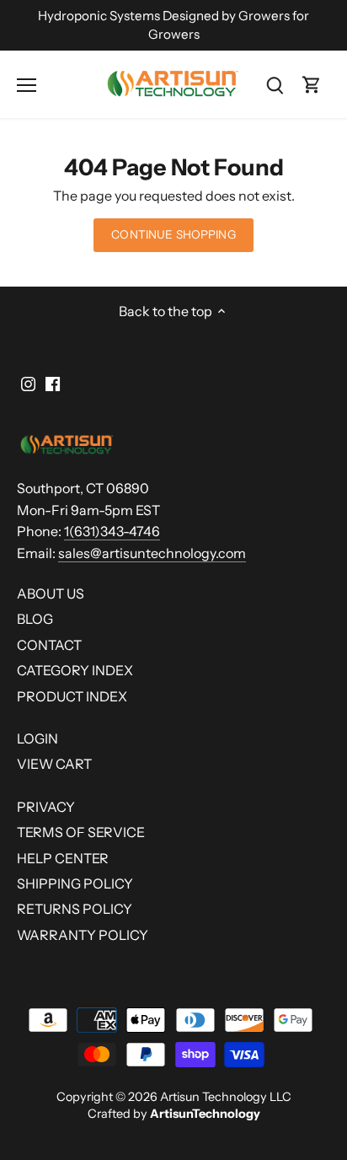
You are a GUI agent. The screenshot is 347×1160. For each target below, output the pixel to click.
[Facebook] (52, 382)
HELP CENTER (63, 858)
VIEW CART (54, 763)
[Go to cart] (312, 85)
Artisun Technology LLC (225, 1096)
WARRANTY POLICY (82, 934)
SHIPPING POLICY (75, 883)
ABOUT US (50, 593)
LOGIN (37, 738)
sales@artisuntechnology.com (152, 553)
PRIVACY (46, 806)
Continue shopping (173, 234)
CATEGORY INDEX (75, 670)
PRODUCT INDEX (72, 696)
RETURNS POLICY (74, 908)
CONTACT (49, 644)
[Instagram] (28, 382)
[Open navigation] (26, 85)
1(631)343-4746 (112, 531)
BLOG (35, 618)
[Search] (274, 85)
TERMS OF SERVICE (81, 832)
